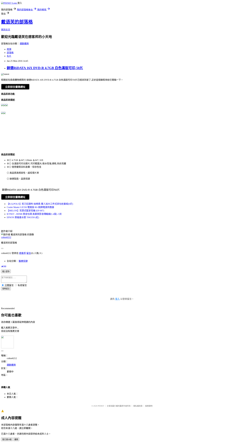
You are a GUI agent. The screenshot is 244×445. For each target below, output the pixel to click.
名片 (9, 56)
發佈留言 (6, 289)
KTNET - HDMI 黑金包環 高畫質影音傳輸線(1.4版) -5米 (34, 214)
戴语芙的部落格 (17, 21)
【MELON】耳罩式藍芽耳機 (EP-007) (25, 210)
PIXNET (101, 406)
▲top (3, 266)
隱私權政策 (137, 406)
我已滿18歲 (7, 439)
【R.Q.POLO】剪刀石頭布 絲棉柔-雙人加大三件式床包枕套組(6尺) (40, 204)
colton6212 (6, 237)
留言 (28, 253)
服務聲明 (148, 406)
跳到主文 (5, 29)
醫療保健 (23, 261)
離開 (16, 439)
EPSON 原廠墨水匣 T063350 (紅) (23, 217)
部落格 (10, 52)
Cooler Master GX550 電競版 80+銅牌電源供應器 (30, 207)
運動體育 (24, 43)
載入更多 (6, 271)
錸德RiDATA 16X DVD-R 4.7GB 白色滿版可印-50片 (45, 68)
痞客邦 (22, 253)
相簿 (9, 49)
